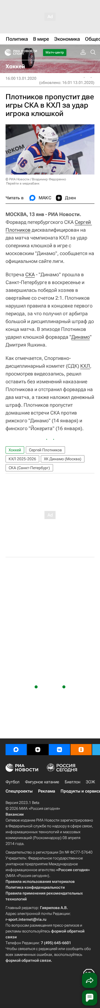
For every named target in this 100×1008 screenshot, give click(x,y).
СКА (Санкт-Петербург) (29, 468)
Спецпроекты (19, 791)
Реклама (46, 791)
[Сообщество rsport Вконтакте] (59, 749)
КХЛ (85, 366)
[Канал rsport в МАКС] (16, 749)
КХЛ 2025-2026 (22, 459)
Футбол (12, 781)
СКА (30, 274)
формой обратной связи (28, 960)
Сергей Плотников (45, 450)
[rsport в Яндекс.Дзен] (37, 749)
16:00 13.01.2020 (21, 78)
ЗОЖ (90, 781)
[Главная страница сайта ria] (6, 52)
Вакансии (15, 814)
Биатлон (72, 781)
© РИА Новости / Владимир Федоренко (36, 179)
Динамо (80, 337)
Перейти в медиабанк (22, 183)
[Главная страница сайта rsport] (33, 52)
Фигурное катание (42, 781)
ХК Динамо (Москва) (62, 459)
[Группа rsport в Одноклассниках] (81, 749)
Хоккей (15, 450)
